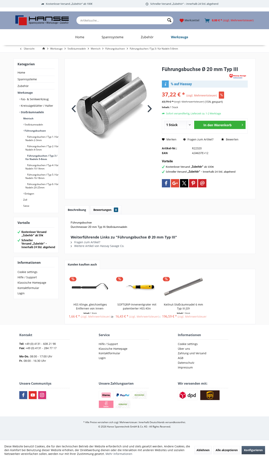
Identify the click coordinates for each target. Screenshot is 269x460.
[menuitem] (124, 20)
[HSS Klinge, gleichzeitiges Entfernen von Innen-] (90, 287)
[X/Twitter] (184, 183)
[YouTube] (33, 395)
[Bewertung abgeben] (194, 74)
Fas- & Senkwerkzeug (34, 99)
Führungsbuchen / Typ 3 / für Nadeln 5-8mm (41, 157)
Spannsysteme (27, 79)
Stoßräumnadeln (32, 112)
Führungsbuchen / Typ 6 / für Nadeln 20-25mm (41, 185)
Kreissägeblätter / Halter (36, 106)
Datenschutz (186, 363)
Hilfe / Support (27, 277)
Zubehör (23, 86)
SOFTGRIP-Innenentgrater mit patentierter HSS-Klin (136, 306)
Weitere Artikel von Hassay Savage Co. (98, 246)
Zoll (25, 199)
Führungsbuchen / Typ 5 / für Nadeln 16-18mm (41, 176)
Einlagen (29, 193)
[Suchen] (169, 20)
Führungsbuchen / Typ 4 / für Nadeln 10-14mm (41, 167)
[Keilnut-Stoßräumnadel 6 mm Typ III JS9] (183, 287)
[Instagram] (42, 395)
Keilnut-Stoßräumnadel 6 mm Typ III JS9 (183, 306)
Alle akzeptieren (227, 450)
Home (21, 72)
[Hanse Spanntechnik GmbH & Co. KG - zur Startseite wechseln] (42, 20)
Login (21, 293)
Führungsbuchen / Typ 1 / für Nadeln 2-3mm (41, 138)
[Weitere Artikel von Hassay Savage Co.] (238, 76)
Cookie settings (27, 272)
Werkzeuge (25, 92)
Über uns (184, 349)
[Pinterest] (193, 183)
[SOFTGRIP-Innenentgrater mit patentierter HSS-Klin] (136, 287)
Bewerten (231, 139)
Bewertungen (105, 210)
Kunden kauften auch (82, 264)
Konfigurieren (253, 450)
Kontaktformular (28, 288)
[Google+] (175, 183)
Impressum (185, 367)
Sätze (26, 206)
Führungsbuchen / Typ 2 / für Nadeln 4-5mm (41, 148)
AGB (180, 358)
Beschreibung (77, 210)
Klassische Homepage (32, 282)
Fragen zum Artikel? (200, 139)
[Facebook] (166, 183)
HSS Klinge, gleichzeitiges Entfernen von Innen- (90, 306)
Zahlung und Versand (192, 353)
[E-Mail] (202, 183)
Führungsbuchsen (35, 130)
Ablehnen (203, 450)
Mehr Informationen (119, 454)
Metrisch (28, 118)
